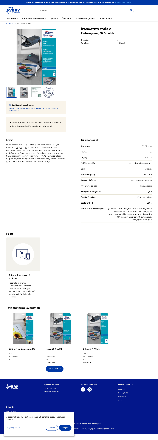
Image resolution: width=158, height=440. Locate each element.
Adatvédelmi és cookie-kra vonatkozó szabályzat (79, 424)
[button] (11, 92)
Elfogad (65, 428)
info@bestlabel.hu (51, 391)
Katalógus (122, 397)
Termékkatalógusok (84, 18)
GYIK (120, 400)
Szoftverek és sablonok (33, 18)
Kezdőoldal (10, 24)
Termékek (11, 18)
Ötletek (65, 18)
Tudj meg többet (13, 428)
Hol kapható (123, 393)
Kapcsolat (122, 389)
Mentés (52, 428)
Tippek (53, 18)
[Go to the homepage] (13, 11)
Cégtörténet (11, 411)
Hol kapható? (105, 18)
